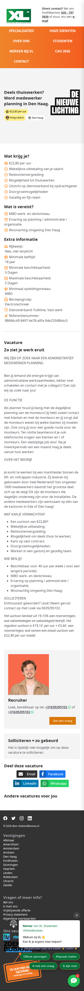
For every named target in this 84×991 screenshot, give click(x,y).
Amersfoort (11, 844)
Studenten (62, 41)
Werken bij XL (21, 51)
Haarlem (9, 869)
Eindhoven (10, 861)
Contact (21, 61)
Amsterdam (11, 848)
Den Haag (10, 856)
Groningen (10, 865)
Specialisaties (21, 31)
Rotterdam (10, 877)
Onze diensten (63, 31)
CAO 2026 (62, 51)
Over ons (21, 41)
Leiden (7, 873)
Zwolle (7, 885)
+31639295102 (56, 707)
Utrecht (8, 881)
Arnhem (8, 852)
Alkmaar (8, 840)
